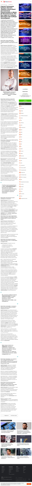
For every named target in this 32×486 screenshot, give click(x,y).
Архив (2, 472)
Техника (10, 472)
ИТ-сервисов (8, 391)
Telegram (24, 469)
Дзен (24, 470)
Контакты (17, 471)
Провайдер (16, 285)
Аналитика (3, 469)
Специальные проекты (11, 469)
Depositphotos (20, 477)
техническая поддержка (7, 162)
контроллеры (14, 248)
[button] (31, 1)
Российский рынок (4, 403)
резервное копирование (5, 264)
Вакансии (17, 470)
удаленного (3, 213)
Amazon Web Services (11, 60)
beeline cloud (3, 148)
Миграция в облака (4, 366)
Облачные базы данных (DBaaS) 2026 (25, 24)
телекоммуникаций (10, 186)
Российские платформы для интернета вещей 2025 (25, 65)
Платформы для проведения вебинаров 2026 (25, 74)
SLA (7, 235)
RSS (3, 478)
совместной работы (4, 290)
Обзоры (3, 471)
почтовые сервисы (11, 209)
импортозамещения (4, 399)
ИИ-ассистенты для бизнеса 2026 (25, 57)
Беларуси (5, 63)
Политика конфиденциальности (7, 479)
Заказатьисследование (25, 100)
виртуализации (6, 340)
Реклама (17, 469)
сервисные (4, 346)
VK (23, 471)
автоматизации (11, 395)
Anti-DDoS (9, 213)
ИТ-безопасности (7, 147)
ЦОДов (5, 138)
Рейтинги (3, 470)
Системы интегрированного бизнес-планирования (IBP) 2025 (25, 15)
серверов (6, 322)
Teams (10, 273)
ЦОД (16, 261)
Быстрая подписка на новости (7, 477)
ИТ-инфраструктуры (9, 67)
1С (13, 334)
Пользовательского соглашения (5, 484)
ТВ (9, 473)
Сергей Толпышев (6, 92)
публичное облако (6, 296)
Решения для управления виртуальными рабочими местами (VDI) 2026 (25, 82)
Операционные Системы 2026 (25, 32)
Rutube (24, 472)
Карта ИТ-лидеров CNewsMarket (25, 7)
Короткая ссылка (14, 415)
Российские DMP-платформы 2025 (25, 40)
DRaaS (11, 207)
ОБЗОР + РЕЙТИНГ (21, 12)
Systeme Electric (10, 45)
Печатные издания (11, 474)
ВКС (7, 253)
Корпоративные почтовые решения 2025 (25, 49)
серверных (8, 106)
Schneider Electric (4, 114)
